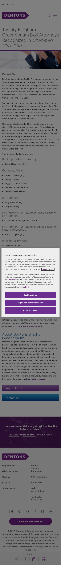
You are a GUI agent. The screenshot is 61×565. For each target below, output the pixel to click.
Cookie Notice (24, 287)
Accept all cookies (30, 310)
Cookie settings (30, 295)
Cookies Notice (48, 269)
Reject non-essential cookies (30, 303)
